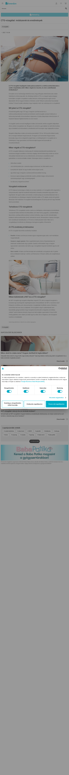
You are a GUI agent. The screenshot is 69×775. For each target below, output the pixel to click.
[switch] (26, 391)
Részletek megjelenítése (56, 397)
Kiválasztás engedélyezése (34, 404)
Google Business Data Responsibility (33, 381)
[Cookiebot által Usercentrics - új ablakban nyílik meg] (59, 368)
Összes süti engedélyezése (56, 404)
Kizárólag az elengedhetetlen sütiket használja (12, 404)
